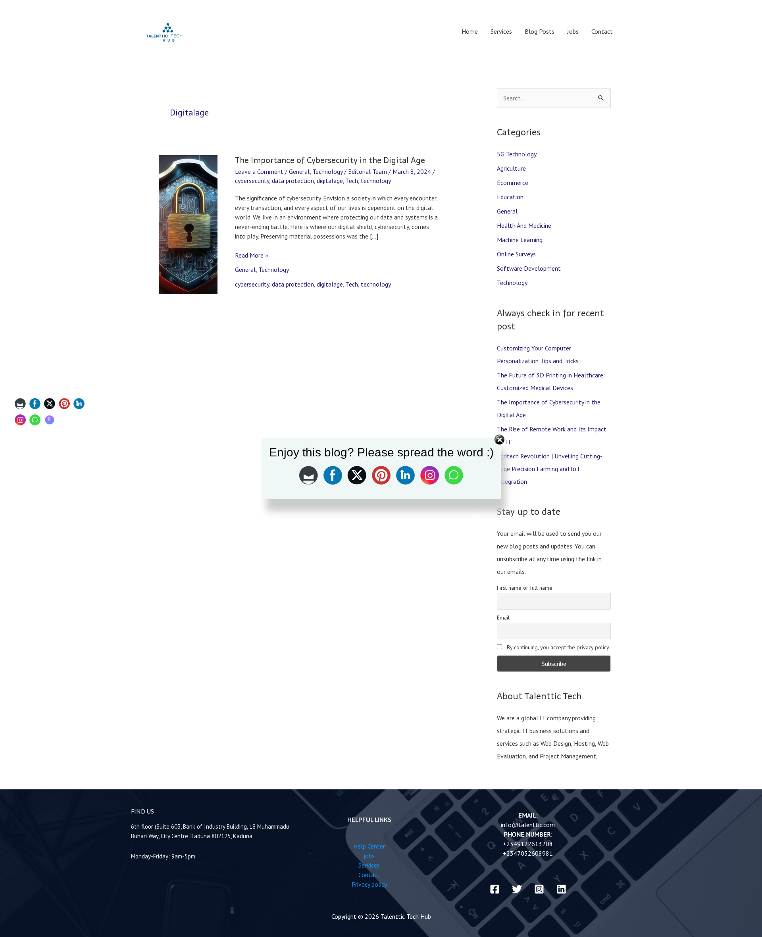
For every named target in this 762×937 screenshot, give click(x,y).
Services (501, 31)
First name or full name (524, 587)
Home (470, 31)
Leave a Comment (259, 171)
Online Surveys (516, 254)
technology (376, 181)
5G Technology (517, 154)
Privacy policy (369, 884)
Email (503, 617)
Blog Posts (539, 31)
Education (510, 197)
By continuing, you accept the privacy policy (557, 647)
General (299, 171)
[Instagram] (539, 889)
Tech (352, 181)
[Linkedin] (561, 889)
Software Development (529, 268)
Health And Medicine (524, 225)
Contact (602, 31)
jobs (369, 856)
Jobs (573, 31)
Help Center (369, 846)
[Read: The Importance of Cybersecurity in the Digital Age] (188, 224)
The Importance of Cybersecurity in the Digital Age (330, 160)
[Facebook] (495, 889)
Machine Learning (520, 240)
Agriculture (511, 168)
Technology (327, 171)
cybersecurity (252, 181)
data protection (293, 181)
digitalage (330, 181)
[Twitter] (517, 889)
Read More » (251, 254)
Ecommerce (512, 183)
